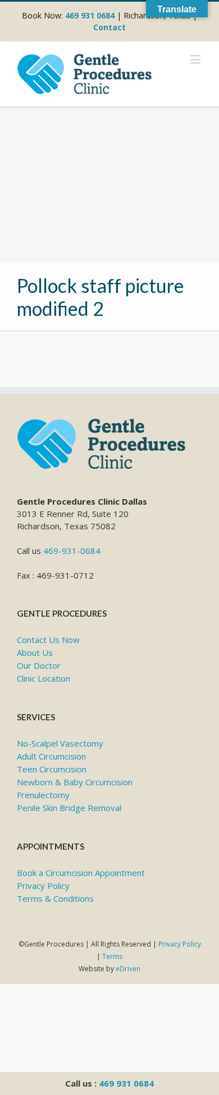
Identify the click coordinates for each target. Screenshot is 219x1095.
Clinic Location (43, 678)
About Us (35, 652)
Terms (112, 956)
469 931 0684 (126, 1083)
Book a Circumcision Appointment (81, 872)
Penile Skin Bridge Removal (69, 807)
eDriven (128, 968)
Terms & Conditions (55, 898)
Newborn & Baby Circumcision (75, 782)
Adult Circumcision (51, 756)
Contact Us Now (48, 639)
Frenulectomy (43, 794)
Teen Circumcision (51, 769)
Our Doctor (39, 665)
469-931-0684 (72, 550)
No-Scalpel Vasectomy (60, 743)
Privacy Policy (43, 885)
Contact (109, 27)
